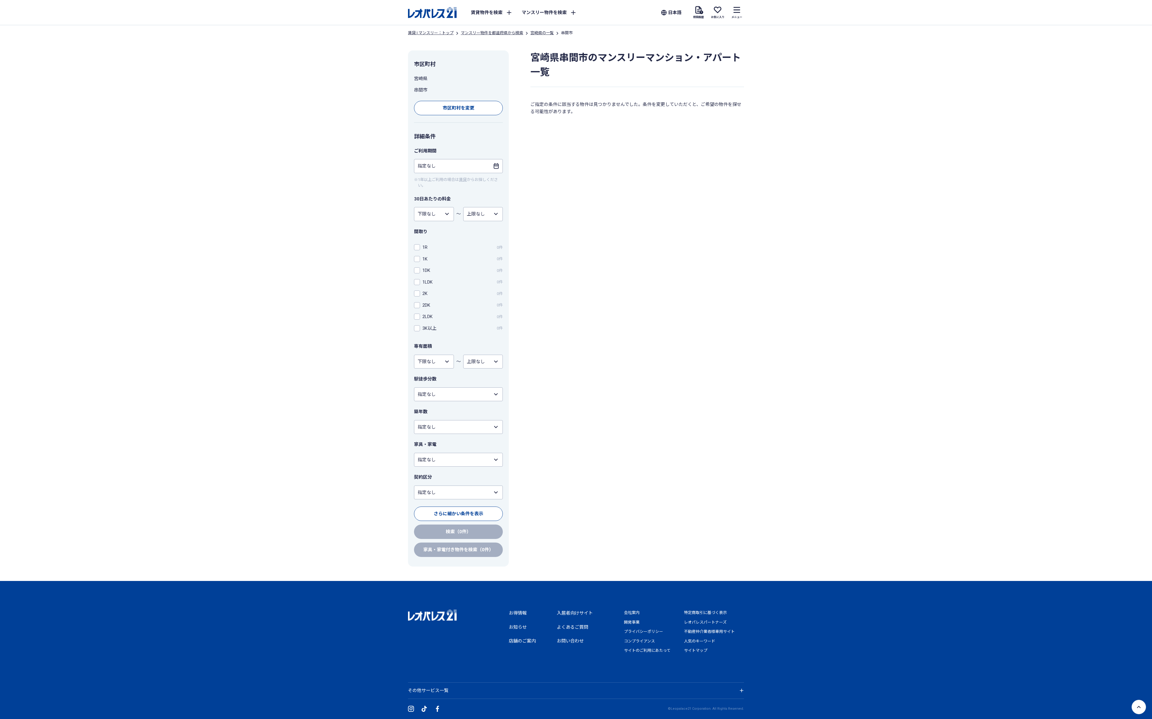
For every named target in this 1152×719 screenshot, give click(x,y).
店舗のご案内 (522, 641)
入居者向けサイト (575, 613)
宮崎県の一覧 (542, 33)
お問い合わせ (570, 641)
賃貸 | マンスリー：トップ (431, 33)
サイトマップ (695, 650)
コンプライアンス (639, 641)
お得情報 (518, 613)
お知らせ (518, 627)
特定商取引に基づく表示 (705, 612)
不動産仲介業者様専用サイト (709, 631)
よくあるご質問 (572, 627)
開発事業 (632, 622)
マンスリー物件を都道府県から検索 (492, 33)
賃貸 (463, 179)
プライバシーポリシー (643, 631)
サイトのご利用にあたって (647, 650)
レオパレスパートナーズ (705, 622)
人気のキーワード (699, 641)
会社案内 (632, 612)
